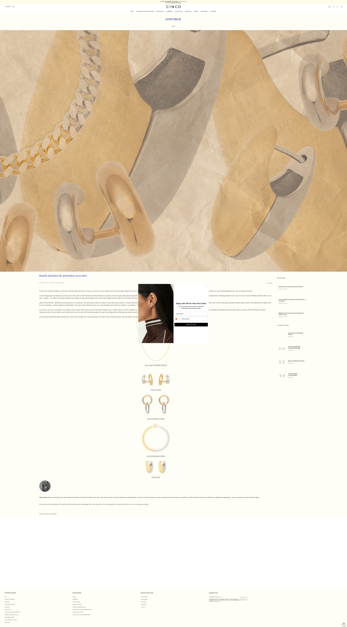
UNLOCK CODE (191, 324)
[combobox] (177, 319)
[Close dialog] (206, 286)
